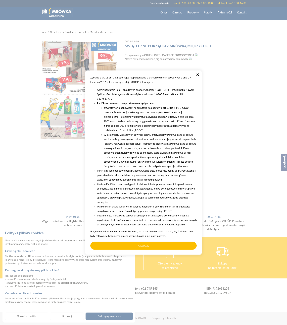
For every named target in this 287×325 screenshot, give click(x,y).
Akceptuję (143, 245)
